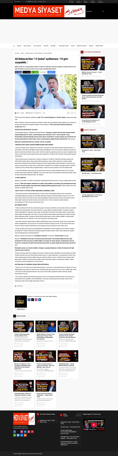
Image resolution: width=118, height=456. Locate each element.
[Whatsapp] (14, 435)
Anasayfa (17, 53)
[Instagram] (21, 431)
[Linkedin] (25, 431)
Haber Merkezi (21, 309)
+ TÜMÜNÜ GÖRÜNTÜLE (78, 415)
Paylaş (19, 72)
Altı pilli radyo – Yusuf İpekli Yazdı (36, 1)
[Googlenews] (18, 435)
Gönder (36, 72)
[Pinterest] (32, 431)
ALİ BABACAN (20, 286)
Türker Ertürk (41, 406)
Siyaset (22, 113)
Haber (22, 53)
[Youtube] (28, 431)
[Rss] (25, 435)
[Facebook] (14, 431)
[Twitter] (18, 431)
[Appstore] (21, 435)
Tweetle (28, 72)
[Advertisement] (59, 31)
